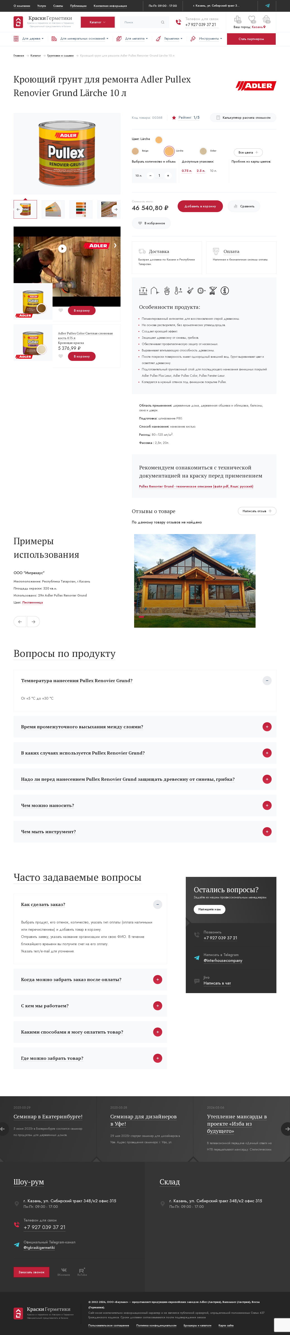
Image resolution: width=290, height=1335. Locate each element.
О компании (22, 6)
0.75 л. (187, 170)
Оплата (231, 251)
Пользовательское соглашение (108, 1325)
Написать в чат (217, 983)
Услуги (41, 6)
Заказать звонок (31, 1272)
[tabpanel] (195, 581)
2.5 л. (201, 170)
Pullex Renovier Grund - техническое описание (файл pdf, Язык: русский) (196, 486)
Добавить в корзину (200, 206)
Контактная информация (110, 6)
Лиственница (32, 602)
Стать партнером (251, 39)
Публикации (78, 6)
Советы (58, 6)
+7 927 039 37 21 (200, 25)
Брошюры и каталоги (197, 1325)
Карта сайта (226, 1325)
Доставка (159, 251)
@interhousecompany (223, 960)
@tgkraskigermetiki (39, 1247)
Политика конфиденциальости (156, 1325)
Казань (257, 27)
